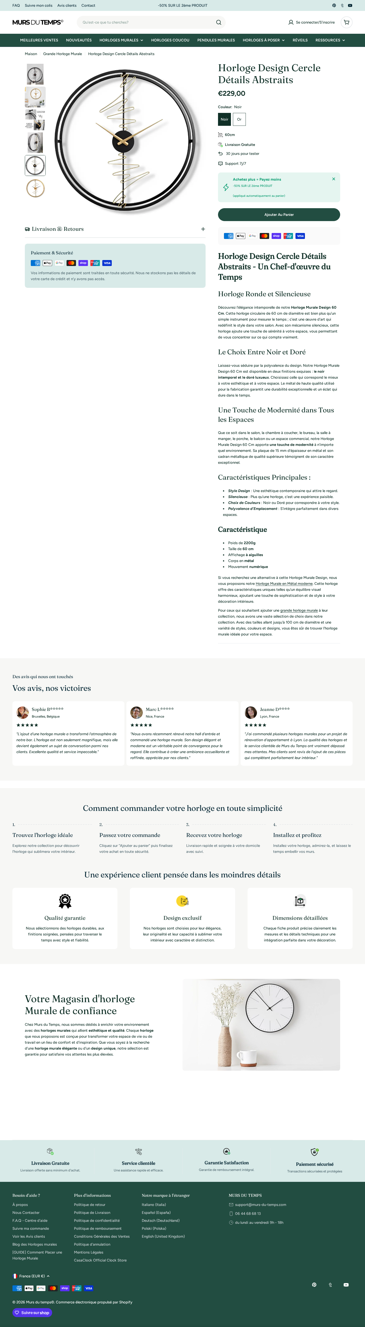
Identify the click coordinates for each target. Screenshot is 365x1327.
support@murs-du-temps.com (260, 1204)
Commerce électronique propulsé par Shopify (94, 1302)
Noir (224, 119)
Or (239, 119)
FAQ (16, 5)
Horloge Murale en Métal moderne (284, 583)
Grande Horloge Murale (62, 54)
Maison (31, 54)
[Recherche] (219, 22)
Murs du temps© (40, 1302)
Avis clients (66, 5)
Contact (88, 5)
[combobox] (151, 22)
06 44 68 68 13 (248, 1213)
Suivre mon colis (38, 5)
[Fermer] (333, 179)
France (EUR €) (32, 1276)
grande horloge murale (299, 610)
